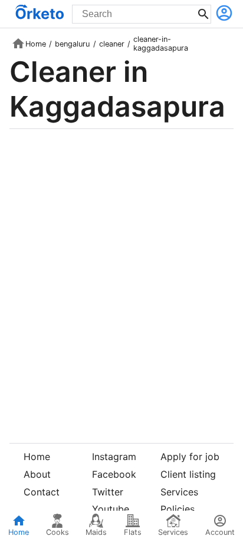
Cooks (57, 532)
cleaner (111, 43)
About (37, 474)
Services (179, 492)
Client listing (188, 474)
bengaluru (72, 43)
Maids (96, 532)
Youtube (110, 509)
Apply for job (189, 456)
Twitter (107, 492)
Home (35, 43)
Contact (42, 492)
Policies (177, 509)
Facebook (114, 474)
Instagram (114, 456)
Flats (133, 532)
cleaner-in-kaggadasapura (160, 43)
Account (220, 532)
